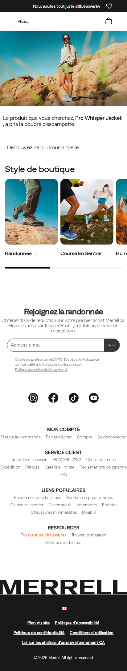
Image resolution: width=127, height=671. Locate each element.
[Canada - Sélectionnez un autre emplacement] (80, 7)
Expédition (10, 467)
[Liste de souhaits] (109, 6)
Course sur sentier (26, 505)
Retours (32, 467)
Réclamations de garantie (103, 467)
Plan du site (38, 623)
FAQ (64, 474)
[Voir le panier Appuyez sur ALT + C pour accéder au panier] (108, 21)
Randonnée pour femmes (89, 497)
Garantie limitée (60, 467)
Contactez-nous (101, 459)
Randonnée (19, 253)
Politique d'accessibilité (77, 623)
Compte (84, 437)
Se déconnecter (112, 437)
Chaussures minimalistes (54, 512)
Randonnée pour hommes (37, 497)
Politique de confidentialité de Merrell (41, 369)
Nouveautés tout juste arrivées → (63, 6)
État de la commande (20, 437)
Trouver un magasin (89, 535)
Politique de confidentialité (39, 632)
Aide (95, 6)
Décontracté (60, 505)
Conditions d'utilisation (58, 364)
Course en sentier (81, 253)
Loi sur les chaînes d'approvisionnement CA (63, 642)
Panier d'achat (59, 437)
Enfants (109, 505)
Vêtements (87, 505)
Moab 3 (89, 512)
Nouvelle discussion (29, 459)
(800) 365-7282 (66, 459)
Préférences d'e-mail (63, 542)
